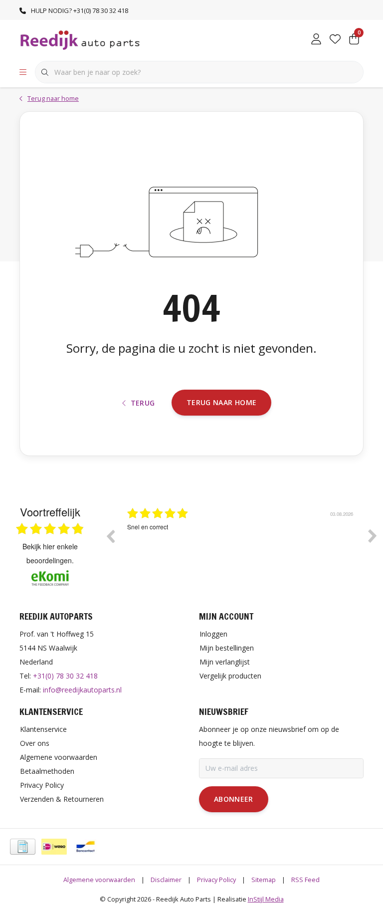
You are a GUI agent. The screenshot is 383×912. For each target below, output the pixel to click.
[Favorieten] (335, 40)
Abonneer (233, 799)
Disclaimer (166, 879)
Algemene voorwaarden (99, 879)
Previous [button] (110, 536)
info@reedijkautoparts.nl (82, 689)
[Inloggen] (316, 40)
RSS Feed (305, 879)
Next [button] (372, 536)
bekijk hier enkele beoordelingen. (50, 553)
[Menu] (22, 72)
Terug (143, 403)
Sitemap (263, 879)
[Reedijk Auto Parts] (80, 39)
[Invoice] (22, 847)
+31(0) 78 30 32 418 (65, 676)
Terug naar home (221, 402)
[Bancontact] (85, 847)
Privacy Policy (216, 879)
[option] (249, 543)
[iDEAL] (54, 847)
